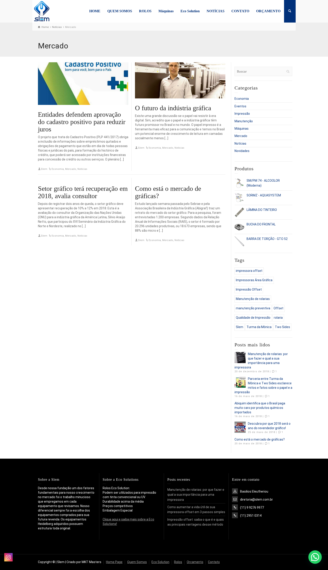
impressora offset (249, 271)
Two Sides (282, 327)
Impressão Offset (249, 289)
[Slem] (41, 11)
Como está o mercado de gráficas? (260, 439)
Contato (214, 562)
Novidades (242, 151)
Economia (58, 169)
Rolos (178, 562)
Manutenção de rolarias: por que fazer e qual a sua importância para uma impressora (195, 494)
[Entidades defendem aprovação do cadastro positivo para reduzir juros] (83, 83)
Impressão (242, 113)
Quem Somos (137, 562)
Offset (278, 308)
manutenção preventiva (253, 308)
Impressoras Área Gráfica (254, 280)
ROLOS (145, 11)
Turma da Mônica (259, 327)
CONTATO (240, 11)
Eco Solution (190, 11)
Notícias (82, 169)
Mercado (70, 169)
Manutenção (244, 121)
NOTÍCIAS (215, 11)
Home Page (114, 562)
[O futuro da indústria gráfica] (180, 80)
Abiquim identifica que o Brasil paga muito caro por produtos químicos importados (260, 407)
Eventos (240, 106)
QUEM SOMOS (119, 11)
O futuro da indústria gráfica (173, 108)
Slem (44, 169)
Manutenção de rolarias (253, 299)
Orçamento (195, 562)
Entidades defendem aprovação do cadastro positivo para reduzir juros (81, 122)
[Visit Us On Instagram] (8, 557)
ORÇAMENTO (268, 11)
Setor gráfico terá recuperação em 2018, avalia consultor (83, 192)
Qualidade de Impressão (253, 317)
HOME (94, 11)
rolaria (278, 317)
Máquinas (166, 11)
